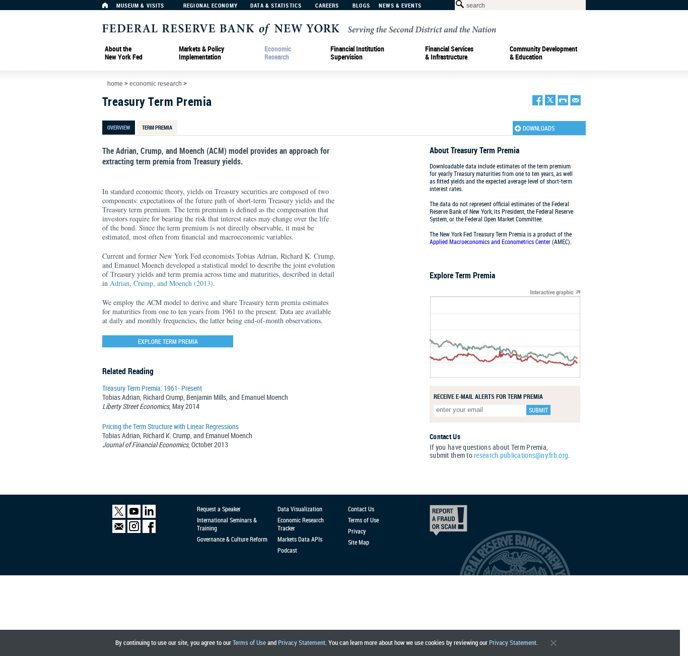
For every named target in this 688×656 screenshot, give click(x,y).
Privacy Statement (301, 642)
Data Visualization (300, 509)
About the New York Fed (124, 53)
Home (115, 83)
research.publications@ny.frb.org (521, 455)
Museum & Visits (140, 6)
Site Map (358, 542)
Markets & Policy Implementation (201, 53)
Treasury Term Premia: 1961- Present (152, 388)
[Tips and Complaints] (435, 523)
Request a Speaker (219, 509)
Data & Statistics (276, 6)
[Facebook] (149, 530)
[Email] (118, 530)
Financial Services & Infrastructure (449, 53)
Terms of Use (249, 642)
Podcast (287, 550)
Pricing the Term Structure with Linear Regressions (170, 426)
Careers (327, 6)
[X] (118, 515)
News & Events (400, 6)
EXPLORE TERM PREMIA (168, 341)
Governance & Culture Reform (232, 539)
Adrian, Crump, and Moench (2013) (161, 283)
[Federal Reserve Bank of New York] (299, 28)
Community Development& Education (543, 53)
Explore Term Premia (462, 275)
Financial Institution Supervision (357, 53)
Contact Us (361, 509)
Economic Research (277, 53)
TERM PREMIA (157, 127)
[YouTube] (134, 515)
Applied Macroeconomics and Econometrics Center (490, 241)
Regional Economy (210, 6)
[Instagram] (134, 530)
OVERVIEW (118, 127)
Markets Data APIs (300, 539)
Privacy (357, 531)
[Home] (110, 8)
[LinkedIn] (149, 515)
